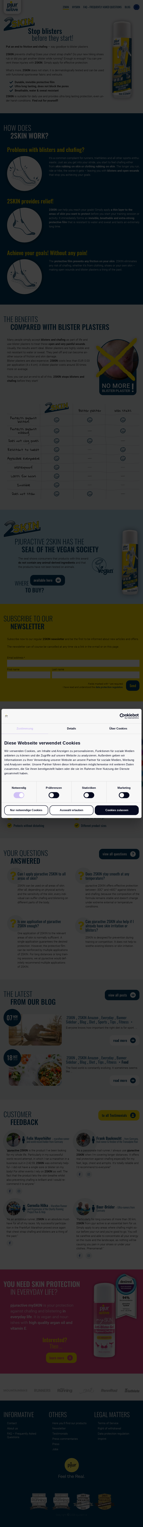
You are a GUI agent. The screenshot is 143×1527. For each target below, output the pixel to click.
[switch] (54, 795)
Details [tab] (71, 728)
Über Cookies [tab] (118, 728)
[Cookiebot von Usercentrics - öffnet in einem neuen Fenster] (122, 716)
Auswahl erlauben (71, 810)
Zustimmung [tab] (25, 728)
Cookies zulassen (116, 810)
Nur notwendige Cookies (26, 810)
